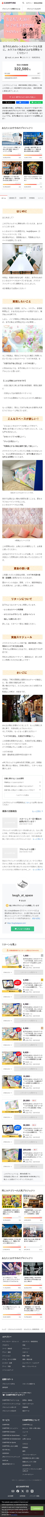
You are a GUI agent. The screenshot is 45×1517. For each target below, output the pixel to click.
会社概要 (10, 1496)
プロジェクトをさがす (15, 1329)
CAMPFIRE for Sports (9, 1442)
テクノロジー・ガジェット (10, 1341)
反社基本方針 (26, 1465)
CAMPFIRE (5, 1424)
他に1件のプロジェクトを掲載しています (24, 905)
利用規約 (25, 1447)
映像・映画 (25, 1356)
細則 (23, 1451)
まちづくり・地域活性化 (31, 57)
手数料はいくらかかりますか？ (14, 782)
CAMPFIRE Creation (8, 1432)
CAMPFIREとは (27, 1424)
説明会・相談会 (27, 1400)
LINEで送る (37, 102)
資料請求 (5, 1387)
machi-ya (5, 1460)
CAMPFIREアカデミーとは (10, 1400)
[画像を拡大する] (20, 966)
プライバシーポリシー (29, 1455)
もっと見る (36, 811)
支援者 (22, 198)
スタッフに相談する (28, 1384)
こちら (27, 802)
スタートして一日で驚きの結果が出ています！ (30, 820)
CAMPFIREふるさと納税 (10, 1446)
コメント (40, 198)
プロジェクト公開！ (27, 849)
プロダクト (5, 1345)
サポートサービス (28, 1404)
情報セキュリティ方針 (29, 1462)
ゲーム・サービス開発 (9, 1359)
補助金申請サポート (8, 1464)
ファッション (6, 1356)
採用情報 (22, 1496)
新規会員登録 (38, 3)
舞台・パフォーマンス (29, 1366)
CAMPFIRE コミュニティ (10, 1428)
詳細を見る (7, 972)
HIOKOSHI (5, 1453)
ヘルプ (24, 1435)
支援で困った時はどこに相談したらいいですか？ (19, 790)
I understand (37, 1508)
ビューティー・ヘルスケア (30, 1363)
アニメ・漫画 (6, 1352)
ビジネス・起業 (7, 1363)
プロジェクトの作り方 (9, 1407)
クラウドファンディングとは (11, 1404)
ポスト (10, 102)
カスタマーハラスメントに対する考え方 (32, 1470)
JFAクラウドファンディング (11, 1457)
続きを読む (36, 918)
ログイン (29, 3)
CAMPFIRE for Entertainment (11, 1439)
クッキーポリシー (28, 1474)
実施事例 (25, 1407)
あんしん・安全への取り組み (31, 1428)
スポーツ (25, 1352)
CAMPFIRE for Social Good (11, 1435)
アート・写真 (6, 1366)
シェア (24, 102)
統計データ (25, 1411)
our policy (14, 1514)
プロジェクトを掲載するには (11, 9)
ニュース (25, 1432)
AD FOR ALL (6, 1450)
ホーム (4, 198)
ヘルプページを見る (22, 795)
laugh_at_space (13, 57)
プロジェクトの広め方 (9, 1411)
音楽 (23, 1345)
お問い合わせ (26, 1439)
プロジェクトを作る (8, 1384)
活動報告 (12, 198)
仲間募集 (32, 198)
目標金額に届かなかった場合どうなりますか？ (18, 786)
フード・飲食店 (7, 1348)
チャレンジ (25, 1348)
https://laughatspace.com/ (16, 923)
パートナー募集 (34, 1496)
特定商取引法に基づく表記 (30, 1458)
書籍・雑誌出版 (27, 1359)
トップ (4, 1329)
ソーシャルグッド (7, 1370)
